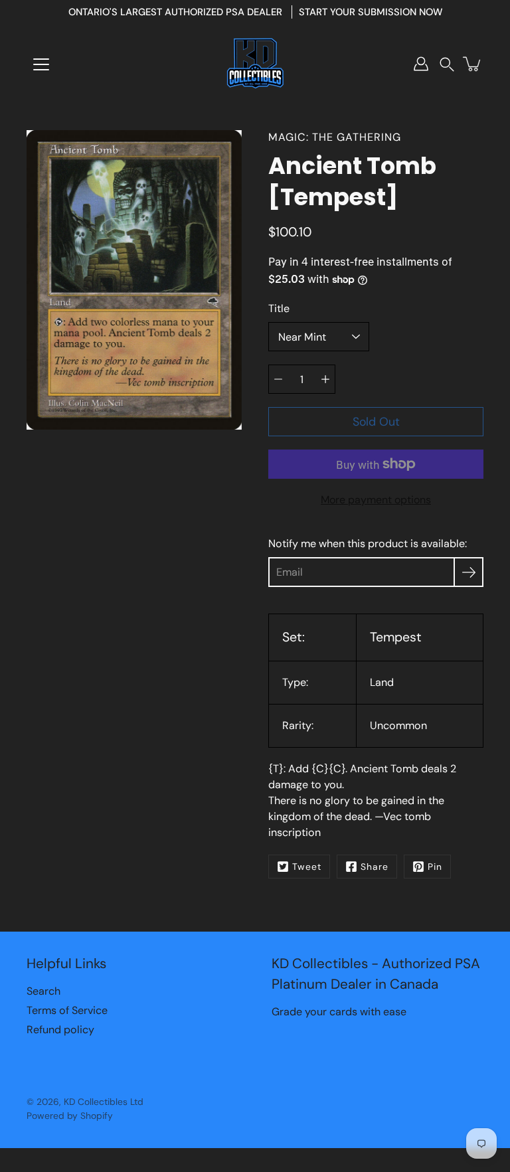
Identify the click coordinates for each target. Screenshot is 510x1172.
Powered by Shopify (70, 1116)
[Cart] (472, 63)
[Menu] (41, 64)
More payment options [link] (376, 500)
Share (374, 867)
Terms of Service (67, 1010)
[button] (447, 64)
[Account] (421, 63)
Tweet (306, 867)
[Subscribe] (468, 572)
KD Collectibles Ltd (103, 1102)
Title (279, 308)
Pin (435, 867)
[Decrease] (278, 379)
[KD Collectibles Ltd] (255, 64)
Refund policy (60, 1030)
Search (43, 991)
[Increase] (325, 379)
